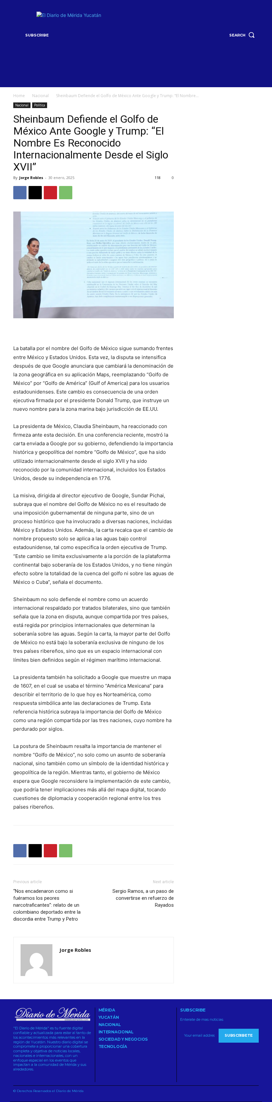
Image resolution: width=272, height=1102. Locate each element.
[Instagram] (23, 1077)
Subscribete (239, 1035)
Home (19, 95)
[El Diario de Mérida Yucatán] (136, 34)
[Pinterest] (50, 192)
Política (39, 105)
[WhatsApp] (65, 192)
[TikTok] (32, 1077)
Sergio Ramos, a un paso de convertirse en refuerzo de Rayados (143, 898)
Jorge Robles (31, 177)
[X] (35, 192)
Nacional (40, 95)
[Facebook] (20, 192)
